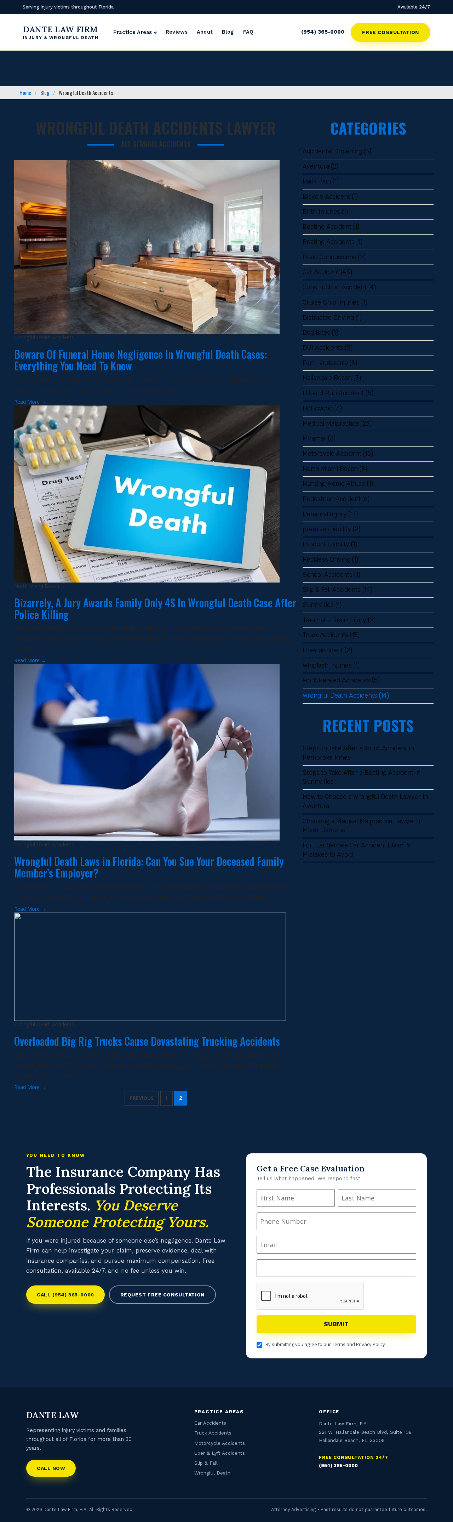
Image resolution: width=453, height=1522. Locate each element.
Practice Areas (132, 32)
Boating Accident (327, 227)
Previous (142, 1098)
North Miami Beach (330, 469)
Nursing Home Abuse (334, 484)
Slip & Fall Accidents (332, 590)
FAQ (248, 32)
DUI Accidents (323, 348)
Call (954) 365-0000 (65, 1294)
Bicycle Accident (326, 196)
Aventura (316, 166)
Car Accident (321, 272)
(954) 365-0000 (322, 32)
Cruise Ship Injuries (331, 302)
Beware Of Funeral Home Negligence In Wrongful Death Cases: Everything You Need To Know (140, 360)
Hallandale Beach (327, 378)
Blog (228, 32)
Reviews (177, 32)
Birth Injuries (321, 212)
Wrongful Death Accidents (340, 695)
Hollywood (318, 408)
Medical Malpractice (331, 423)
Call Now (51, 1468)
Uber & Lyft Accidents (219, 1453)
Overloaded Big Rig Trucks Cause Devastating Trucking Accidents (147, 1041)
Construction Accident (335, 287)
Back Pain (317, 181)
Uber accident (323, 650)
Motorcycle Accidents (219, 1443)
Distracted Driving (328, 318)
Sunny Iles (318, 605)
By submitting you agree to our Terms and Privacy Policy (325, 1344)
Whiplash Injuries (327, 665)
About (205, 32)
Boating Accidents (329, 242)
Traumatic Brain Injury (334, 620)
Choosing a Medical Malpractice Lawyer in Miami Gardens (363, 825)
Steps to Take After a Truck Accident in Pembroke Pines (358, 752)
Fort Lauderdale (325, 363)
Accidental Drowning (332, 151)
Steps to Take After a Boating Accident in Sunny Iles (361, 777)
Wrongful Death (212, 1473)
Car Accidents (210, 1423)
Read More (30, 401)
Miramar (314, 438)
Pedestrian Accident (332, 499)
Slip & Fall (206, 1463)
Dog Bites (316, 332)
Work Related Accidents (336, 680)
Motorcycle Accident (332, 454)
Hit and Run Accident (333, 393)
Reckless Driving (326, 559)
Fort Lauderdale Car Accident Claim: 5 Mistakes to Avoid (356, 849)
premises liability (327, 529)
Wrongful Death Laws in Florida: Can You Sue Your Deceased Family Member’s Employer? (149, 867)
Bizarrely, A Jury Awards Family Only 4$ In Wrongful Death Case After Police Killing (155, 608)
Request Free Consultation (162, 1294)
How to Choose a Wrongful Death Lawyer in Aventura (365, 801)
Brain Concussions (329, 257)
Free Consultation (390, 32)
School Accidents (327, 575)
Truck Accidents (325, 635)
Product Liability (326, 544)
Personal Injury (325, 514)
